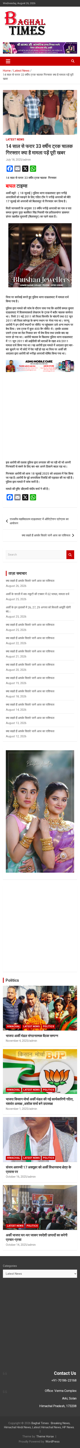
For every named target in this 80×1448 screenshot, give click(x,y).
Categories (10, 1266)
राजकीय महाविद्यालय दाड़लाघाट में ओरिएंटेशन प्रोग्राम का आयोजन (39, 521)
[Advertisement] (40, 416)
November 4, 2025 (17, 1040)
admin (27, 159)
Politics (12, 980)
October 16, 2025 (16, 1176)
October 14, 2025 (16, 1244)
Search (70, 554)
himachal (13, 1026)
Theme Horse (45, 1436)
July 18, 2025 (14, 159)
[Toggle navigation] (8, 61)
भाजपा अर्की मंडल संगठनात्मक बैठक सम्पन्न (32, 1036)
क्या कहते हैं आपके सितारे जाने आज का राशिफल (30, 625)
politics (48, 1026)
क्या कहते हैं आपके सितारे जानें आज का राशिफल (46, 535)
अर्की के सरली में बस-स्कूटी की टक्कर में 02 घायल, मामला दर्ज (37, 594)
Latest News (15, 139)
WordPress (52, 1441)
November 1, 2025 (17, 1108)
